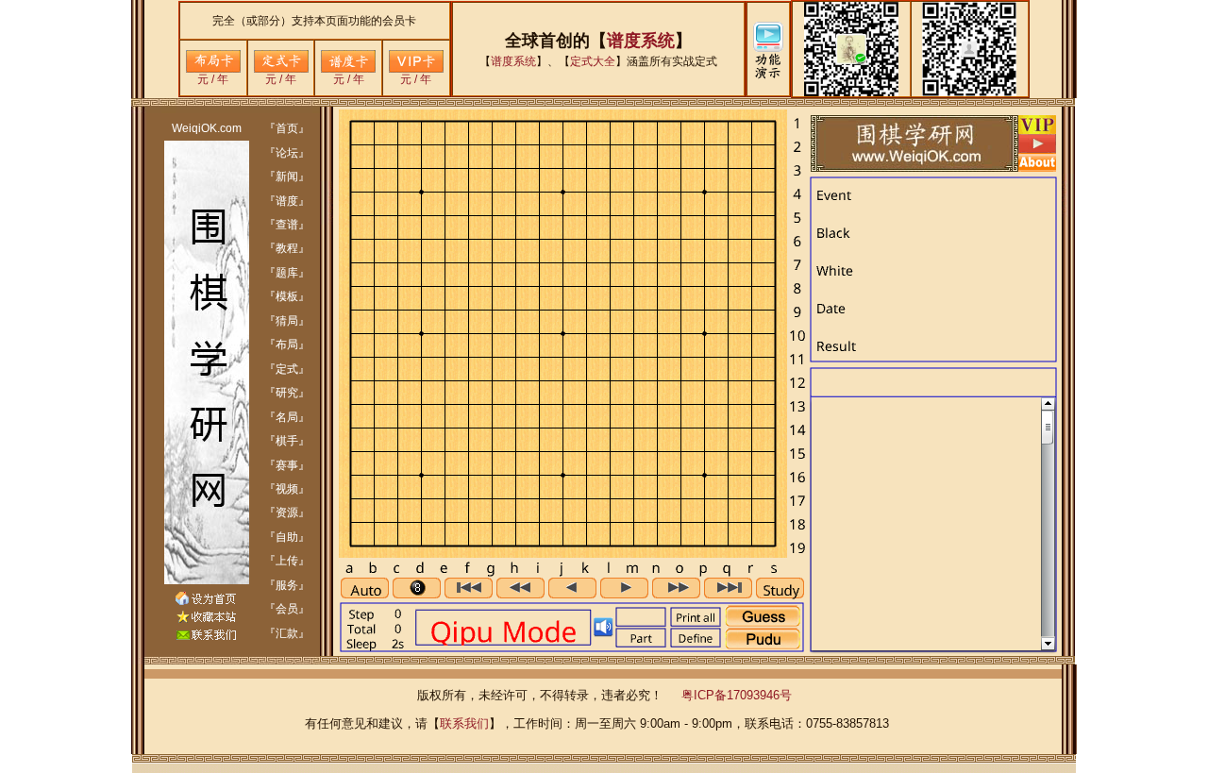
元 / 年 (212, 79)
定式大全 (592, 61)
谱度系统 (641, 40)
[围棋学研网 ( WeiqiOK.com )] (206, 619)
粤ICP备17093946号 (736, 695)
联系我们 (464, 723)
